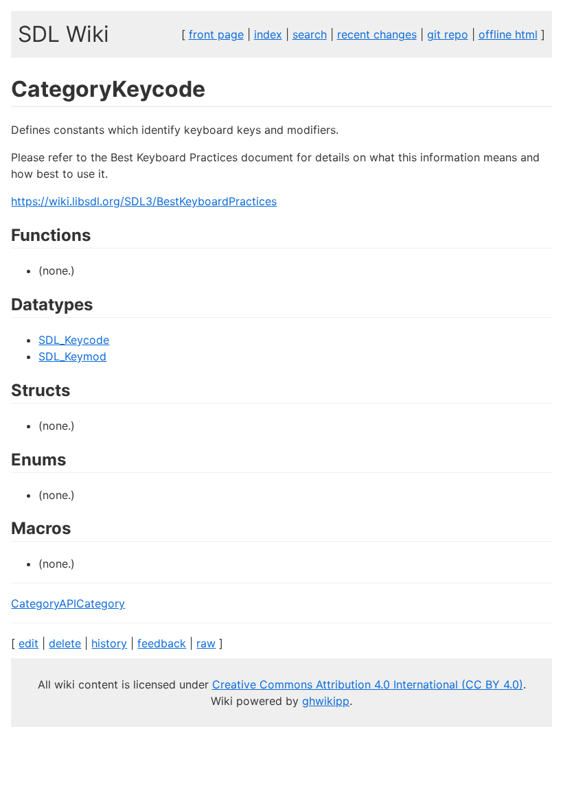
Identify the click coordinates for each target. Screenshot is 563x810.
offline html (508, 34)
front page (216, 34)
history (109, 643)
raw (206, 643)
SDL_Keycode (73, 340)
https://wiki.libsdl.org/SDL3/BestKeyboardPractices (144, 201)
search (309, 34)
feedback (161, 643)
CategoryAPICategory (68, 603)
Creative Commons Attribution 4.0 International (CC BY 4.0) (367, 684)
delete (65, 643)
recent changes (377, 34)
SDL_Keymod (72, 356)
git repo (447, 34)
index (268, 34)
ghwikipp (325, 701)
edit (28, 643)
